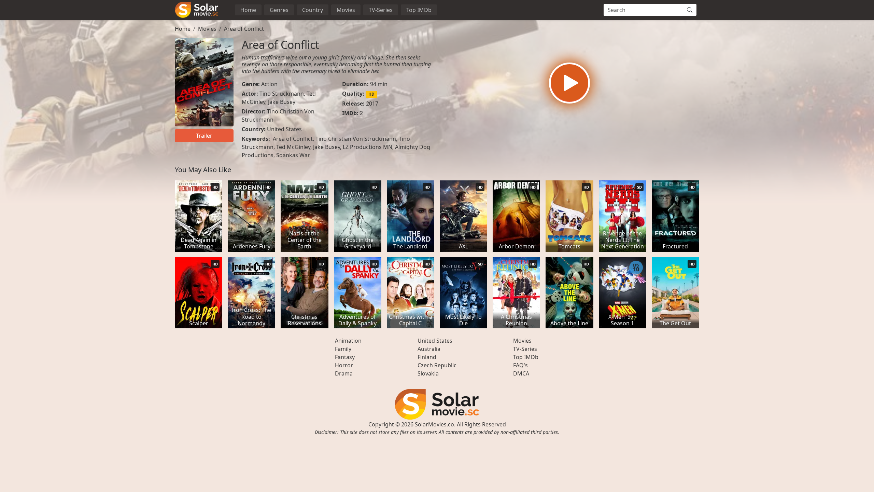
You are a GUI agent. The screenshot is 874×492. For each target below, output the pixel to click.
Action (269, 84)
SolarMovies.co (434, 424)
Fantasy (345, 357)
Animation (348, 340)
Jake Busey (281, 102)
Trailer (204, 135)
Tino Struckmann (281, 93)
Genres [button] (279, 10)
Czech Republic (437, 365)
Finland (427, 357)
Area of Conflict (244, 28)
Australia (429, 349)
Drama (344, 373)
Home (248, 10)
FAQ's (520, 365)
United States (284, 129)
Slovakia (428, 373)
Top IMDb (419, 10)
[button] (569, 83)
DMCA (521, 373)
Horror (344, 365)
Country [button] (312, 10)
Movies (346, 10)
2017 (372, 103)
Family (343, 349)
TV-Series (381, 10)
